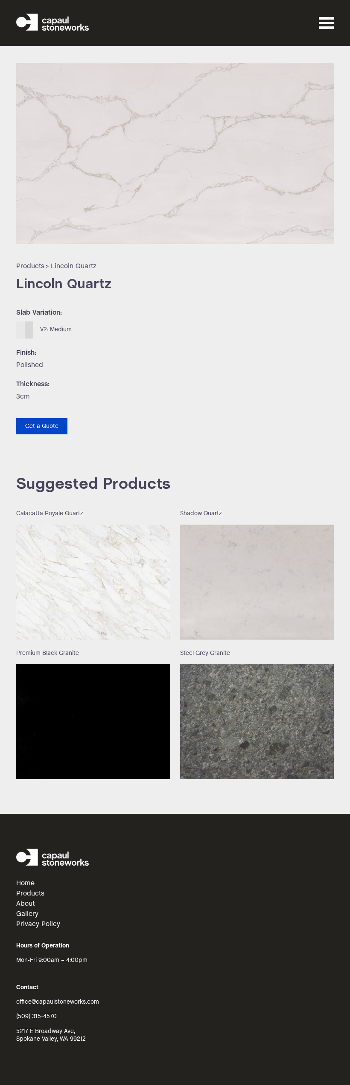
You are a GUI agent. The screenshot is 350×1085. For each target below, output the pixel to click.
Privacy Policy (38, 924)
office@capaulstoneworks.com (57, 1002)
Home (25, 883)
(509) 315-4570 (36, 1016)
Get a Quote (41, 426)
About (25, 904)
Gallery (27, 914)
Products (30, 266)
